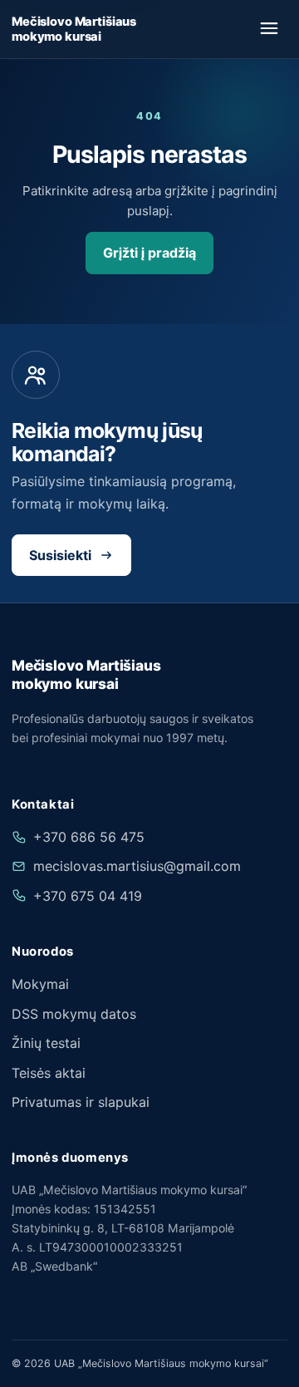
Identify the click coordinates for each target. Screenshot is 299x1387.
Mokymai (40, 984)
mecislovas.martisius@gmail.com (137, 866)
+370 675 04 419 (87, 896)
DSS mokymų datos (74, 1014)
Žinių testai (46, 1043)
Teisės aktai (49, 1073)
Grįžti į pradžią (149, 252)
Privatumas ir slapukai (81, 1102)
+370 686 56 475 (89, 837)
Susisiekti (60, 555)
